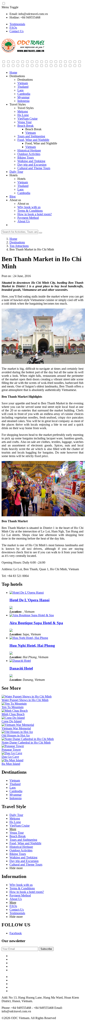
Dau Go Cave (10, 756)
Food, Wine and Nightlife (33, 139)
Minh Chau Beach (13, 714)
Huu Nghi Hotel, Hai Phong (32, 645)
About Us (23, 221)
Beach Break (25, 125)
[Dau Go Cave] (12, 753)
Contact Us (16, 31)
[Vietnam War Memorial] (18, 724)
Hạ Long (23, 115)
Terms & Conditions (30, 210)
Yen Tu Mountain (13, 707)
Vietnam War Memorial (16, 728)
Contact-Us (16, 909)
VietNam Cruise (27, 118)
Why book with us (29, 207)
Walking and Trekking (31, 161)
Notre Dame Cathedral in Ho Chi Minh (26, 742)
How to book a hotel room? (34, 214)
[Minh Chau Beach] (15, 710)
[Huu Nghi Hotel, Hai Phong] (28, 637)
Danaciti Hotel (21, 668)
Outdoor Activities (28, 154)
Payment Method (28, 217)
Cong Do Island (12, 721)
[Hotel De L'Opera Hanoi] (26, 592)
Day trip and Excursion (31, 164)
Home (13, 72)
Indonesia (23, 101)
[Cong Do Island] (13, 717)
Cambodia (23, 93)
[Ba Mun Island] (12, 760)
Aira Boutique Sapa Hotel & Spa (36, 623)
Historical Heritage (29, 150)
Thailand (22, 86)
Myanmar (23, 97)
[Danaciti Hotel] (20, 660)
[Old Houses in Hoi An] (17, 732)
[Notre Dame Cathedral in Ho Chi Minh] (28, 739)
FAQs (13, 27)
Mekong (22, 111)
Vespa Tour (24, 122)
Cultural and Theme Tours (33, 168)
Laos (20, 90)
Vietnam (22, 83)
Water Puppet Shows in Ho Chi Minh (25, 700)
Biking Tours (25, 157)
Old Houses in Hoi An (16, 735)
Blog (12, 196)
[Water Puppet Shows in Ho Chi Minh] (27, 696)
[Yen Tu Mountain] (14, 703)
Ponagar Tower (11, 749)
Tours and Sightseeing (31, 136)
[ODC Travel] (23, 51)
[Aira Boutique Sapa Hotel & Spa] (31, 615)
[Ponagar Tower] (13, 746)
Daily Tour (16, 171)
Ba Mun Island (11, 763)
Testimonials (17, 24)
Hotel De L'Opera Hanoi (29, 600)
